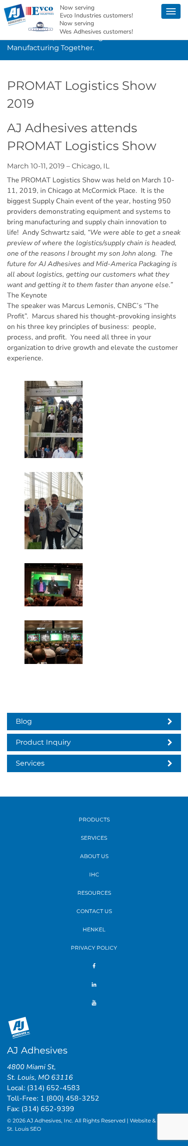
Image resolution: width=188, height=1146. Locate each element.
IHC (94, 874)
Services (30, 763)
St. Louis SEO (24, 1128)
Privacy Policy (94, 947)
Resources (94, 892)
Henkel (94, 929)
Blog (24, 721)
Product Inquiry (43, 742)
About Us (94, 856)
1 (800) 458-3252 (69, 1098)
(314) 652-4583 (53, 1088)
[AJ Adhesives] (15, 14)
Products (94, 819)
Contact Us (94, 911)
